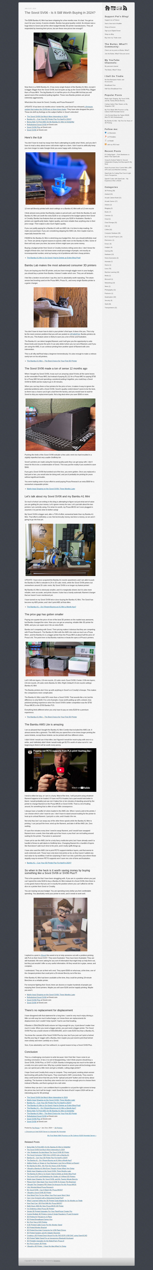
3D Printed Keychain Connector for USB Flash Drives (46, 1230)
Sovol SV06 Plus (33, 127)
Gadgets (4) (108, 247)
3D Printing (58, 1128)
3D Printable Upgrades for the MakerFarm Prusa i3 (45, 1241)
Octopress (57, 1261)
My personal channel (111, 66)
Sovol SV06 (31, 130)
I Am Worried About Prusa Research (40, 1187)
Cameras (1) (109, 215)
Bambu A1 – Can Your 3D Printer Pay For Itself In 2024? (49, 119)
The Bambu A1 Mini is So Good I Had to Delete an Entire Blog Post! (53, 258)
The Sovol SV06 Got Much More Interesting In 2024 (47, 117)
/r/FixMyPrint (75, 334)
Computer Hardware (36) (112, 233)
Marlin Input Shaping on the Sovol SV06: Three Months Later (51, 489)
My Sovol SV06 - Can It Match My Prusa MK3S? (45, 1190)
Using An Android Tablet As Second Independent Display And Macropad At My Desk (118, 162)
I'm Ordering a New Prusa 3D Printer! (40, 1209)
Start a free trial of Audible (113, 23)
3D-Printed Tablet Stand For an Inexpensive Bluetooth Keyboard (50, 1238)
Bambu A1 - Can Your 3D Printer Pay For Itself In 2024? (47, 1158)
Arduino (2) (108, 205)
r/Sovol (43, 955)
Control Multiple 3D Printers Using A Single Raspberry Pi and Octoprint (52, 1214)
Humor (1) (108, 265)
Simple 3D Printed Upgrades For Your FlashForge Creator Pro (49, 1211)
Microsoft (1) (109, 279)
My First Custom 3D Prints (36, 1244)
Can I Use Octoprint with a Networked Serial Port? (45, 1198)
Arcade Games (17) (111, 201)
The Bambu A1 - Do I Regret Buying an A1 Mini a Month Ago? (49, 1160)
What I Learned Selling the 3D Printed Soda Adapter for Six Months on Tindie (54, 1201)
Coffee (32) (108, 229)
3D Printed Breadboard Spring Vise (39, 1219)
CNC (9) (107, 226)
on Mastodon (111, 133)
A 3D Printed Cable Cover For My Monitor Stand (44, 1225)
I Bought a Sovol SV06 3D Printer (39, 1193)
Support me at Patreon (112, 20)
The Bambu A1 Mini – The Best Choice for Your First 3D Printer (52, 361)
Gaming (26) (109, 251)
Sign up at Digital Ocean (113, 31)
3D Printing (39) (110, 191)
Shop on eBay (109, 34)
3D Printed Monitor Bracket (37, 1227)
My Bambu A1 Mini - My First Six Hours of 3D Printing (46, 1166)
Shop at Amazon (110, 27)
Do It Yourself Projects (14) (113, 237)
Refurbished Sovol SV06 (37, 125)
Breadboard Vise (110, 85)
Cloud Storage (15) (111, 222)
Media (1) (108, 275)
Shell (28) (108, 304)
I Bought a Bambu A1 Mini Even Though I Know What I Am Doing (50, 1168)
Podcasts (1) (109, 293)
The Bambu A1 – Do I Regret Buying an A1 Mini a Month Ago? (51, 607)
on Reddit (110, 141)
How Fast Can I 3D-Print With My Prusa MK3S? (44, 1203)
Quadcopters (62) (110, 297)
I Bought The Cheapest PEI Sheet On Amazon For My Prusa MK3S (51, 1184)
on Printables (111, 137)
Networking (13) (110, 283)
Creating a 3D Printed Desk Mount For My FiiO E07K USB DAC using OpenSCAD (57, 1235)
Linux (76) (108, 268)
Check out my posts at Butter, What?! (117, 50)
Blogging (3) (108, 208)
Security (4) (108, 300)
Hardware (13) (109, 254)
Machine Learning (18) (112, 272)
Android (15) (109, 194)
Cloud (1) (108, 219)
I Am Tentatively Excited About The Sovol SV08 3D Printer (48, 1152)
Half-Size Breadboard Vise (113, 89)
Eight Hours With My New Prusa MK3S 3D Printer (45, 1206)
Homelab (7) (109, 261)
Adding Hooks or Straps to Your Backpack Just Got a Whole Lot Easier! (53, 1163)
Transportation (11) (111, 307)
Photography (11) (110, 290)
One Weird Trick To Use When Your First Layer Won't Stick (48, 1195)
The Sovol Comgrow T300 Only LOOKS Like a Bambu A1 (48, 1155)
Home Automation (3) (111, 258)
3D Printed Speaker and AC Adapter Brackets (43, 1233)
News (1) (107, 286)
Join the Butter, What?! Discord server (117, 54)
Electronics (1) (109, 240)
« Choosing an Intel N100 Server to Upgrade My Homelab (45, 1131)
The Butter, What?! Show (113, 70)
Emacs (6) (108, 244)
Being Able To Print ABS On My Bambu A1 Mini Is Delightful (50, 122)
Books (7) (108, 212)
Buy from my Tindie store (113, 38)
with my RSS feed (113, 144)
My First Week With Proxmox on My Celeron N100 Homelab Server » (71, 1135)
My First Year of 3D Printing (37, 1222)
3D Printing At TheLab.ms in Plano (39, 1217)
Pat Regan (36, 1128)
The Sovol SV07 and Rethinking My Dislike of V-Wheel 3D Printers (51, 1176)
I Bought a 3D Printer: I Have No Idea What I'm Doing (46, 1246)
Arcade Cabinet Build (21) (113, 198)
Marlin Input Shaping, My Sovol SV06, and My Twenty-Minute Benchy (52, 1179)
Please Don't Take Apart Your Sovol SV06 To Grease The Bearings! (51, 1182)
